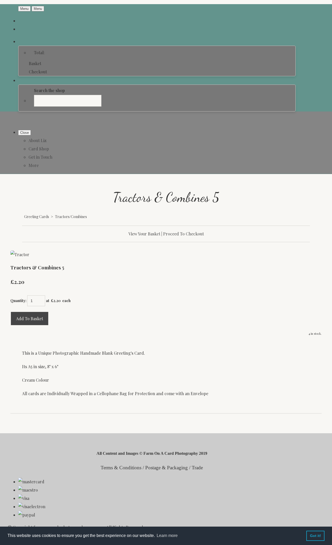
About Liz (37, 140)
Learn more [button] (167, 535)
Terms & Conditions (121, 467)
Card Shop (39, 148)
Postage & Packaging (166, 467)
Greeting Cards (36, 216)
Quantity (17, 300)
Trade (197, 467)
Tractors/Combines (71, 216)
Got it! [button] (315, 536)
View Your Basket (144, 233)
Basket (35, 63)
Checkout (38, 71)
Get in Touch (40, 157)
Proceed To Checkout (183, 233)
